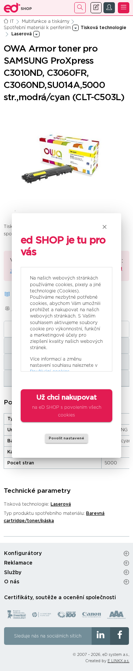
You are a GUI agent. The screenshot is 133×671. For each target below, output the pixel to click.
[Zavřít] (104, 227)
